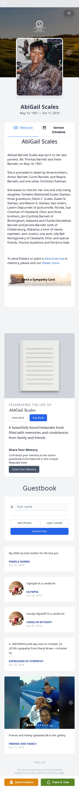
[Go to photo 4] (34, 725)
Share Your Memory (24, 469)
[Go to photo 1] (27, 725)
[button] (39, 702)
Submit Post (39, 531)
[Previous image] (8, 702)
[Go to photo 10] (47, 725)
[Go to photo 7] (40, 725)
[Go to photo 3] (32, 725)
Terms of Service (49, 772)
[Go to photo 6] (38, 725)
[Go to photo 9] (45, 725)
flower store (50, 263)
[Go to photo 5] (36, 725)
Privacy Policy (29, 772)
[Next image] (71, 702)
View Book (18, 417)
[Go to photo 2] (29, 725)
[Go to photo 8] (43, 725)
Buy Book (38, 417)
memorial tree (54, 259)
